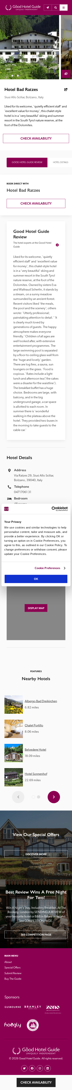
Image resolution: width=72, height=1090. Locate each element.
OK (36, 578)
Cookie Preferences (47, 568)
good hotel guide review (27, 162)
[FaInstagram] (40, 1068)
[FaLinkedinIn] (47, 1068)
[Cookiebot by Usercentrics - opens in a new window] (52, 508)
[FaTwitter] (24, 1068)
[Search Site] (56, 7)
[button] (56, 7)
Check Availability (36, 1082)
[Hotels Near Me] (48, 7)
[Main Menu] (64, 7)
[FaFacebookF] (32, 1068)
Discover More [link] (36, 854)
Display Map (36, 608)
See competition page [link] (36, 934)
